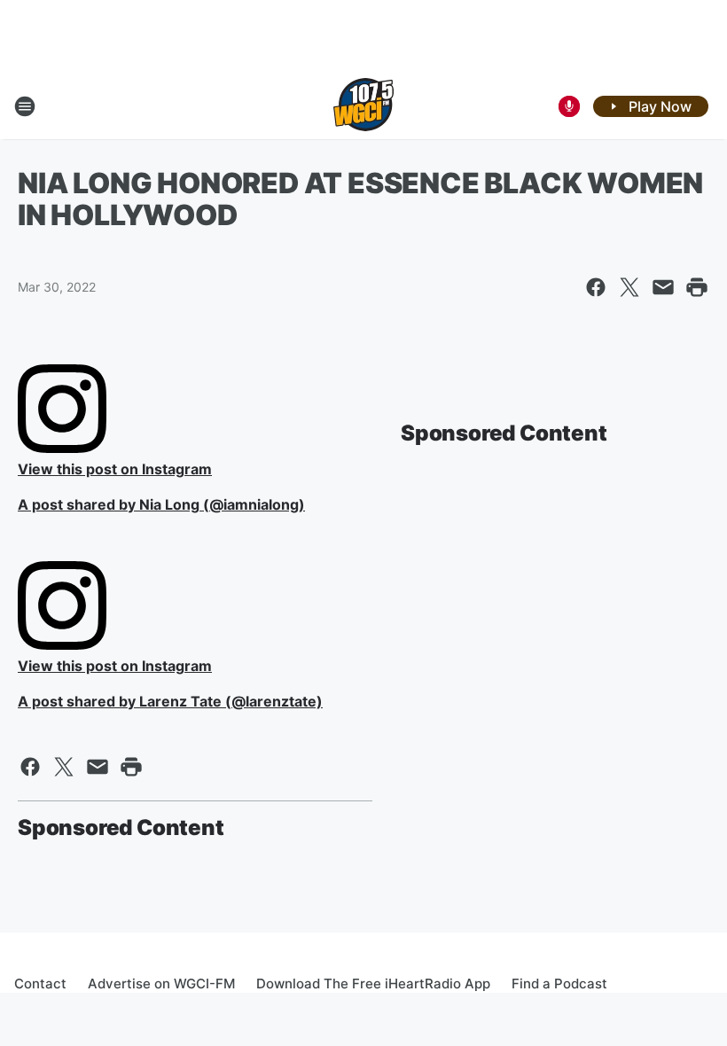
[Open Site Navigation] (24, 106)
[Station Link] (363, 106)
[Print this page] (696, 287)
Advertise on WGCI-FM (161, 983)
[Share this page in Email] (663, 287)
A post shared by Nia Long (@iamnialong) (161, 504)
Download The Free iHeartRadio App (373, 983)
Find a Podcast (559, 983)
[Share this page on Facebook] (595, 287)
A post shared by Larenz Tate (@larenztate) (170, 701)
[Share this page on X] (629, 287)
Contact (40, 983)
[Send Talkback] (569, 106)
